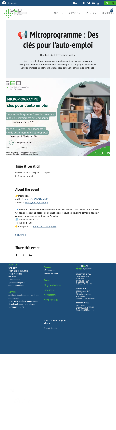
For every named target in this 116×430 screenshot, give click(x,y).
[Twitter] (88, 3)
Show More (20, 234)
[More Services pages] (79, 13)
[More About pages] (62, 13)
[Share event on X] (23, 255)
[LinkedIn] (93, 3)
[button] (111, 10)
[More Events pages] (95, 13)
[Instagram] (98, 3)
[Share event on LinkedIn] (30, 255)
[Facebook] (84, 3)
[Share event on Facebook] (16, 255)
